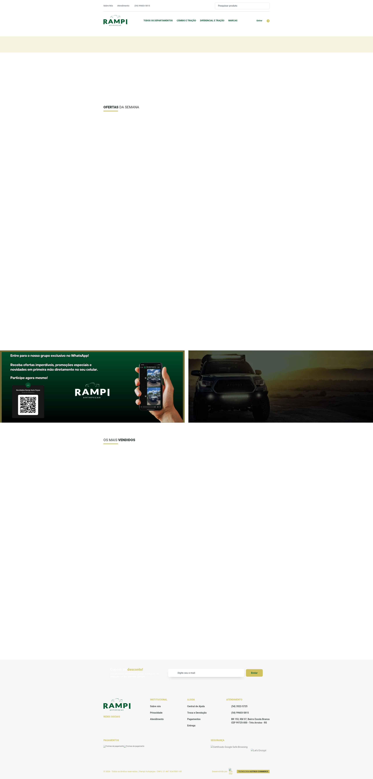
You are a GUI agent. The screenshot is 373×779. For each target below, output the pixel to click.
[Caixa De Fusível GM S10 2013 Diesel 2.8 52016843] (249, 466)
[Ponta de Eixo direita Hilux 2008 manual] (249, 604)
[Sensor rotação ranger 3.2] (123, 535)
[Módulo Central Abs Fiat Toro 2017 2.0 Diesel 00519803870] (165, 134)
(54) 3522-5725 (239, 706)
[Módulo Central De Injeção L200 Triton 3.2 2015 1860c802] (123, 282)
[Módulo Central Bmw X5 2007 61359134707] (249, 208)
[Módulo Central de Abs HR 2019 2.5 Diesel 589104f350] (249, 282)
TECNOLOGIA (253, 771)
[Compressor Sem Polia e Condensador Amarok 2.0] (207, 535)
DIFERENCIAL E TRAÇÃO (212, 20)
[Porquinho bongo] (123, 604)
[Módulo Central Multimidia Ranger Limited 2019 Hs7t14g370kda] (249, 133)
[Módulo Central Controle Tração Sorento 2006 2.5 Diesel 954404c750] (207, 207)
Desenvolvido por (219, 771)
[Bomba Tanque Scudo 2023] (207, 604)
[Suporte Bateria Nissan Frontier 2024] (165, 535)
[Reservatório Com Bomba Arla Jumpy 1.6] (249, 535)
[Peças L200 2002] (123, 466)
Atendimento (123, 6)
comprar (165, 178)
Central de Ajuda (196, 706)
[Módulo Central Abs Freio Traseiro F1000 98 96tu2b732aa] (165, 208)
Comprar (132, 178)
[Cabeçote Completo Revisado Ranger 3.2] (165, 604)
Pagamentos (193, 719)
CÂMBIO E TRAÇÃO (186, 20)
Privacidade (156, 712)
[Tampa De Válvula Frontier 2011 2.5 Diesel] (207, 134)
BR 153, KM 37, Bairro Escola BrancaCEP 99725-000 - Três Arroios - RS (250, 721)
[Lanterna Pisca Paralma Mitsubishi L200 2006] (207, 466)
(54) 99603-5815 (240, 712)
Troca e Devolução (197, 712)
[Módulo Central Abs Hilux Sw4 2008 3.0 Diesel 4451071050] (123, 208)
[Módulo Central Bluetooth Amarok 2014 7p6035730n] (165, 282)
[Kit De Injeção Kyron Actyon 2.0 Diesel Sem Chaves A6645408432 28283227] (123, 133)
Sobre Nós (108, 6)
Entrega (191, 725)
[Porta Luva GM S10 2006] (165, 466)
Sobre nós (155, 706)
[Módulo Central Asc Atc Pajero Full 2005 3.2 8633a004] (207, 282)
